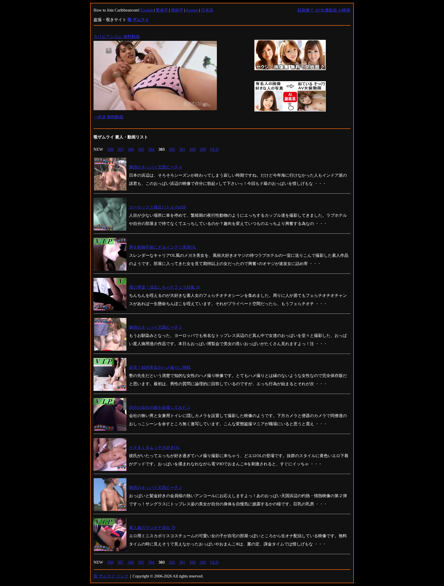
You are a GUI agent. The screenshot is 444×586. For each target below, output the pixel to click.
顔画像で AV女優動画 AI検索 (323, 10)
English (147, 10)
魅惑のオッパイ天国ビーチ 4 (155, 167)
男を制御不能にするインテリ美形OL (162, 247)
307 (120, 149)
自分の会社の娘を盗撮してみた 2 (159, 407)
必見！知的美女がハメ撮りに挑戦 (160, 367)
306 (131, 149)
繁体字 (162, 10)
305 (141, 149)
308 (110, 149)
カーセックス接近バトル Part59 (157, 207)
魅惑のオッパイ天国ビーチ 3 (155, 327)
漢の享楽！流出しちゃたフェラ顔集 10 (164, 287)
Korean (192, 10)
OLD (214, 149)
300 (192, 149)
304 (151, 149)
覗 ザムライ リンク (111, 576)
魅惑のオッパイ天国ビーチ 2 (155, 487)
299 (203, 149)
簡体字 (177, 10)
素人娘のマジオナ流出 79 (152, 527)
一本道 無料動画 (108, 117)
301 (182, 149)
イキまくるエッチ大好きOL (154, 447)
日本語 (207, 10)
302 (172, 149)
